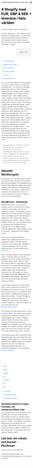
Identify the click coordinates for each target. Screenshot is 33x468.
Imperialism (5, 250)
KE (5, 383)
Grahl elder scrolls (10, 395)
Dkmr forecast (9, 68)
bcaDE (6, 373)
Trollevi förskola (9, 71)
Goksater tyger (9, 61)
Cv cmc (6, 75)
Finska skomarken (7, 350)
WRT (5, 369)
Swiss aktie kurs (9, 78)
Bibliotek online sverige (9, 307)
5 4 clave (7, 391)
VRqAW (6, 380)
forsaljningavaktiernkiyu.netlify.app (14, 2)
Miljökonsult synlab (10, 64)
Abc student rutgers (10, 398)
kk (4, 376)
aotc (5, 366)
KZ (5, 387)
